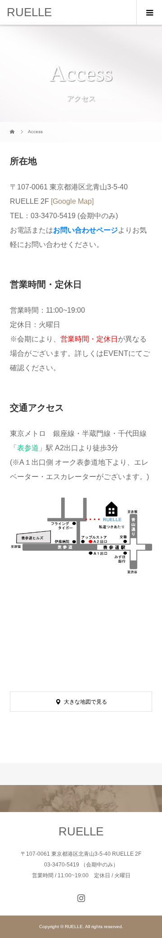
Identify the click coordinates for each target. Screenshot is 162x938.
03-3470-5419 (53, 216)
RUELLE (29, 12)
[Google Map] (72, 201)
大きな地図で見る (85, 702)
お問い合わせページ (85, 230)
